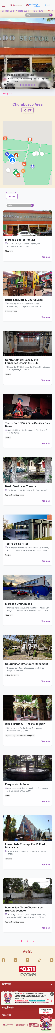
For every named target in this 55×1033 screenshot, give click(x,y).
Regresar (7, 94)
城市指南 (6, 984)
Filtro (11, 196)
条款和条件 (8, 1007)
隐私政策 (6, 1015)
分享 (29, 110)
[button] (8, 170)
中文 (49, 5)
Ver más (45, 257)
